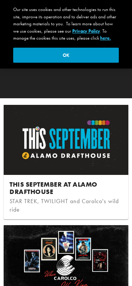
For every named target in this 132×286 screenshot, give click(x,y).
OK (66, 55)
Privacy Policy (86, 31)
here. (105, 38)
